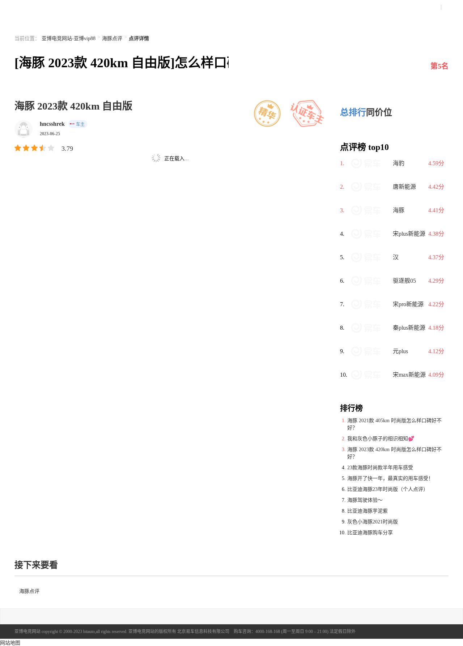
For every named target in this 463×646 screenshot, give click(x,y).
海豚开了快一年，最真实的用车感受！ (390, 478)
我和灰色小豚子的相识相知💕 (380, 438)
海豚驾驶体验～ (365, 500)
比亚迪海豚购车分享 (370, 532)
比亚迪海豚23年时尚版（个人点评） (387, 489)
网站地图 (10, 643)
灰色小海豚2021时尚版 (372, 522)
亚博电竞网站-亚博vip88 (68, 38)
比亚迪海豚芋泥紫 (367, 511)
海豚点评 (112, 38)
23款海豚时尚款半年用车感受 (380, 467)
